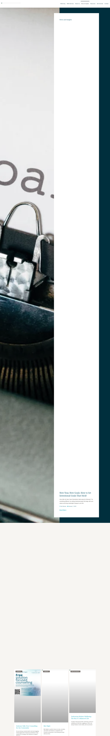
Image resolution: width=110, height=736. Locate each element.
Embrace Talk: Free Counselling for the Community (26, 727)
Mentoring (62, 3)
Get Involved (100, 3)
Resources (92, 3)
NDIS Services (70, 3)
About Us (77, 3)
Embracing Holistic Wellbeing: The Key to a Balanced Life (81, 717)
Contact (106, 3)
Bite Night (47, 726)
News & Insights (85, 3)
